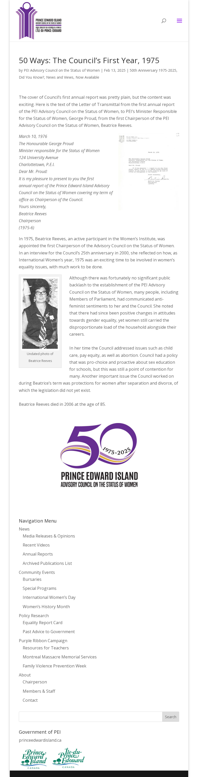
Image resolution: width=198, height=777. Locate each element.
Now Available (87, 77)
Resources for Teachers (46, 648)
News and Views (59, 77)
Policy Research (34, 615)
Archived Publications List (47, 563)
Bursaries (32, 579)
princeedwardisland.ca (40, 740)
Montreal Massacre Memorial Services (60, 657)
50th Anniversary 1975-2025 (153, 70)
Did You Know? (31, 77)
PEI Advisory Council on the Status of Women (62, 70)
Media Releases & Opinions (49, 536)
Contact (30, 700)
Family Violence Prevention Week (54, 666)
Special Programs (39, 588)
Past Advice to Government (49, 631)
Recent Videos (36, 545)
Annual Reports (38, 554)
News (24, 529)
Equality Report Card (42, 622)
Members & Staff (39, 691)
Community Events (37, 572)
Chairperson (35, 682)
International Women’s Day (49, 597)
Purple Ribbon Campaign (43, 640)
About (25, 675)
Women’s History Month (46, 606)
